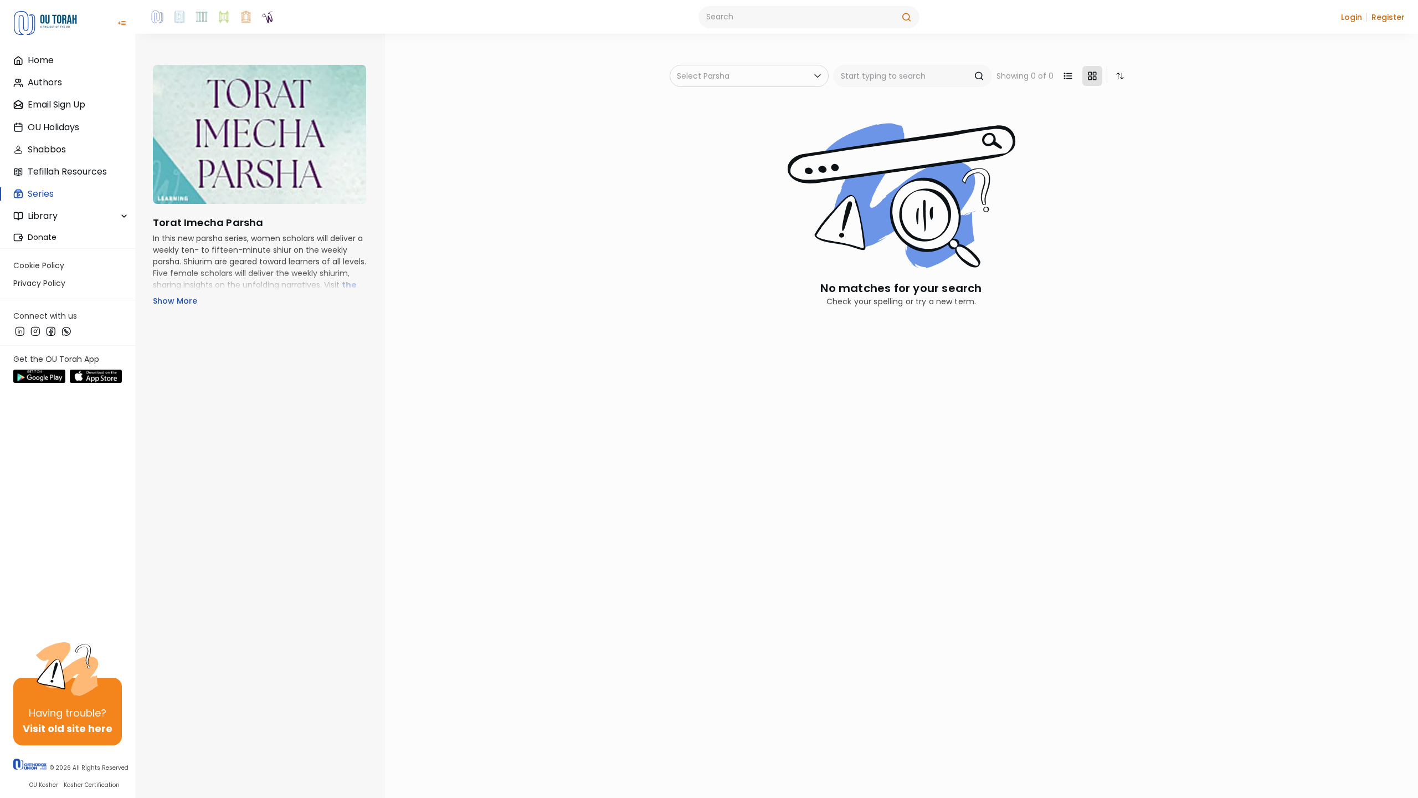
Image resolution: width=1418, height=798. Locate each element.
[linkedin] (20, 330)
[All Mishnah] (179, 17)
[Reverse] (1120, 76)
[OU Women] (268, 17)
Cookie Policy (38, 265)
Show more (175, 300)
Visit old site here (67, 728)
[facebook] (51, 330)
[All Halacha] (201, 17)
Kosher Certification (92, 785)
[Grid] (1092, 76)
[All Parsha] (224, 17)
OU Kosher (43, 785)
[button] (1351, 17)
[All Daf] (246, 17)
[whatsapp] (66, 330)
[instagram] (35, 330)
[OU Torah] (157, 17)
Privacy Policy (39, 283)
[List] (1068, 76)
